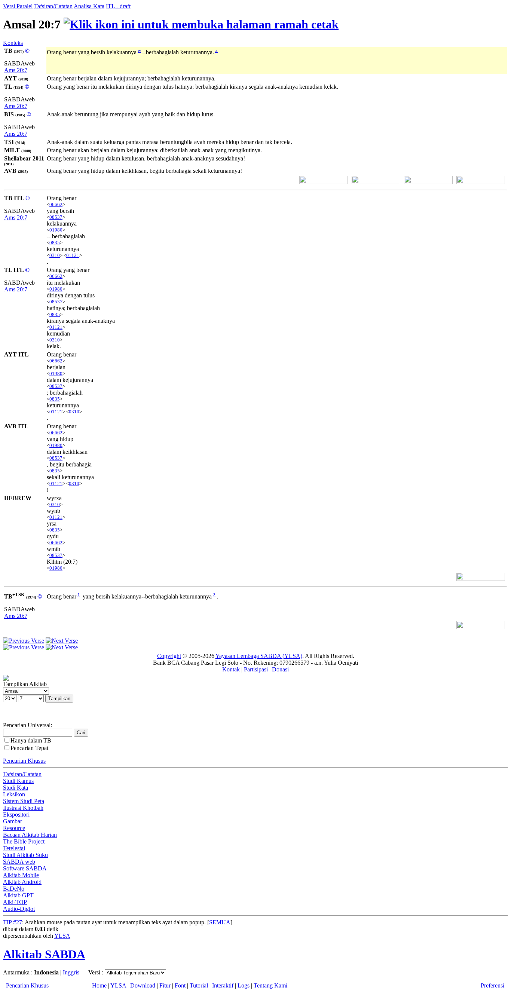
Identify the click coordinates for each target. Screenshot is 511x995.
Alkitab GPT (18, 895)
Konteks (13, 43)
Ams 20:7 (15, 70)
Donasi (280, 669)
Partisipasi (256, 669)
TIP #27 (12, 922)
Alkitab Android (22, 882)
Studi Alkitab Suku (25, 855)
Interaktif (222, 985)
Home (99, 985)
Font (180, 985)
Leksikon (14, 794)
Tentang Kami (270, 985)
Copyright (169, 656)
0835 (54, 242)
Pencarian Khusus (24, 760)
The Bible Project (24, 841)
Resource (14, 828)
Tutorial (199, 985)
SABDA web (19, 861)
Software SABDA (25, 868)
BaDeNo (13, 888)
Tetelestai (14, 848)
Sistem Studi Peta (23, 801)
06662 (55, 204)
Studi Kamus (18, 781)
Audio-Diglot (19, 909)
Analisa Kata (89, 6)
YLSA (62, 936)
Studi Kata (15, 787)
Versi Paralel (18, 6)
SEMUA (219, 922)
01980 (55, 230)
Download (142, 985)
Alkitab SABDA (44, 954)
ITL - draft (118, 6)
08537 (55, 217)
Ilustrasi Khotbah (23, 808)
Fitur (165, 985)
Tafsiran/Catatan (53, 6)
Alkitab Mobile (21, 875)
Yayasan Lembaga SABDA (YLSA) (258, 656)
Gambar (12, 821)
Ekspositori (16, 814)
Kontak (231, 669)
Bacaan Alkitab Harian (30, 835)
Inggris (71, 972)
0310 (54, 255)
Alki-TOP (15, 902)
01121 (72, 255)
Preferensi (492, 985)
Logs (244, 985)
